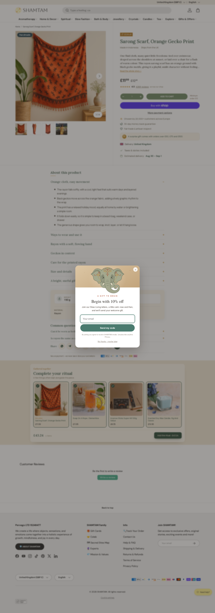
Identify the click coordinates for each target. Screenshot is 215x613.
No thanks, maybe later (107, 341)
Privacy (107, 337)
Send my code (107, 327)
